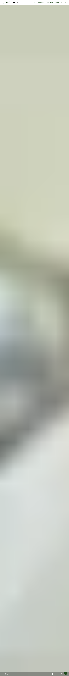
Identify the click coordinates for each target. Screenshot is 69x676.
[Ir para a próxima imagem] (6, 674)
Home (35, 2)
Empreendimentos (49, 2)
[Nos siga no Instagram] (62, 2)
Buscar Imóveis (41, 2)
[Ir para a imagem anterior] (4, 674)
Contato (57, 2)
